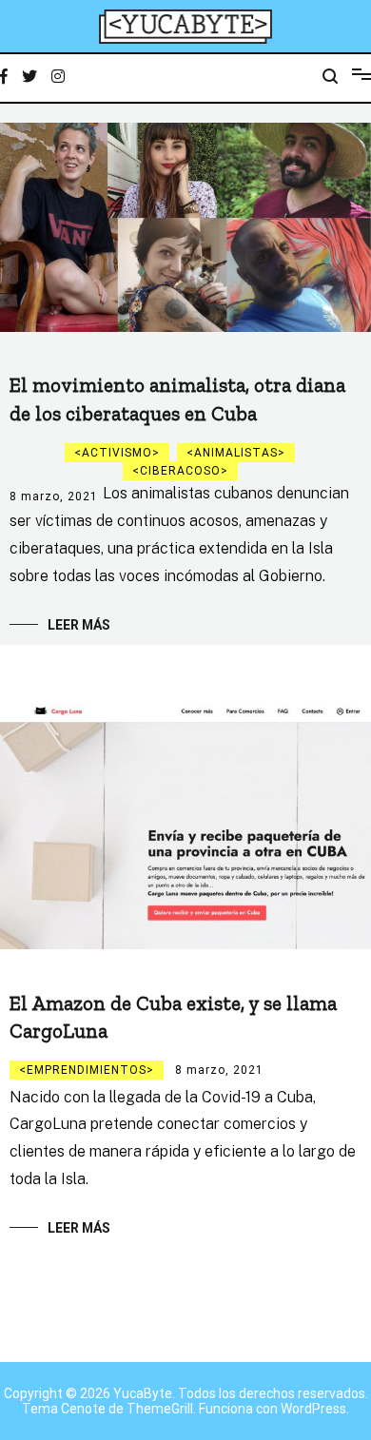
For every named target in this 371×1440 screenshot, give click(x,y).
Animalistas (236, 452)
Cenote (83, 1408)
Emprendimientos (86, 1070)
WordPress (313, 1408)
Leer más (79, 624)
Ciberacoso (180, 470)
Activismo (117, 452)
